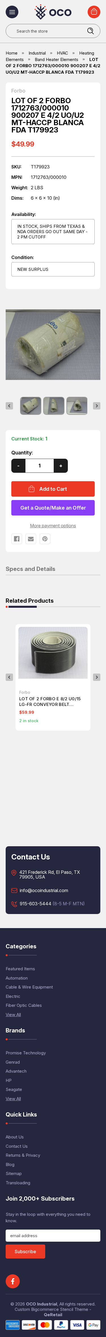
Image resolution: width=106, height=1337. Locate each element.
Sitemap (14, 1173)
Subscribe (25, 1251)
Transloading (18, 1182)
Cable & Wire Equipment (29, 987)
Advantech (16, 1071)
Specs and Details (30, 569)
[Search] (90, 31)
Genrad (13, 1062)
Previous (9, 405)
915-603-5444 (35, 903)
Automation (17, 978)
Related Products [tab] (30, 601)
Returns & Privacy (23, 1155)
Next (96, 405)
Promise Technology (26, 1052)
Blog (10, 1164)
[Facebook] (16, 539)
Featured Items (20, 968)
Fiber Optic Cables (24, 1005)
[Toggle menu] (12, 12)
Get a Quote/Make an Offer (53, 508)
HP (9, 1080)
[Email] (30, 539)
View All (13, 1014)
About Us (15, 1137)
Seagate (14, 1089)
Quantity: (22, 453)
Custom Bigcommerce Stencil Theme (51, 1309)
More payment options (53, 525)
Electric (13, 996)
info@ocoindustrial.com (44, 890)
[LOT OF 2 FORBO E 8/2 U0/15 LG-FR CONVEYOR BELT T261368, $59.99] (53, 653)
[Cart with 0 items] (94, 12)
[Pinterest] (45, 539)
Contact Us (17, 1146)
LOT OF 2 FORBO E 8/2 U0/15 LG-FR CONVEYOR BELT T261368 (50, 701)
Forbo (18, 91)
